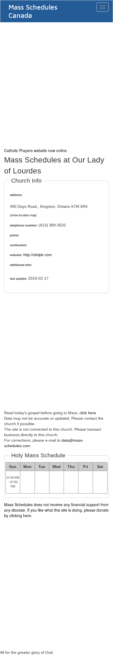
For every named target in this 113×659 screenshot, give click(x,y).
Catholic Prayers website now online (35, 150)
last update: (18, 278)
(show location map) (23, 215)
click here (88, 413)
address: (16, 195)
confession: (18, 245)
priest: (14, 235)
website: (16, 255)
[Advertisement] (56, 84)
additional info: (21, 265)
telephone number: (24, 225)
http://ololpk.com (37, 255)
